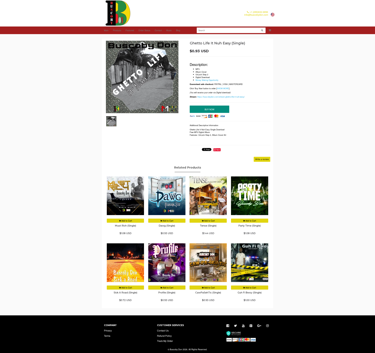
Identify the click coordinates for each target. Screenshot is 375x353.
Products (117, 30)
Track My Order (165, 341)
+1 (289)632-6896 (258, 12)
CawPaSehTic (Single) (208, 292)
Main (106, 30)
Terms (107, 335)
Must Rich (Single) (125, 225)
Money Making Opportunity (207, 80)
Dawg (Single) (167, 225)
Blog (178, 30)
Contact (158, 30)
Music (169, 30)
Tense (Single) (208, 225)
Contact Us (163, 330)
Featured (130, 30)
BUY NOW (209, 109)
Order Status (144, 30)
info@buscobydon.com (256, 14)
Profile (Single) (166, 292)
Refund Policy (164, 335)
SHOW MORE (223, 88)
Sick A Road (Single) (125, 292)
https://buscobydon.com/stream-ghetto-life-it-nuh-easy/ (221, 96)
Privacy (108, 330)
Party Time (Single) (249, 225)
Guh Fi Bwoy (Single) (250, 292)
